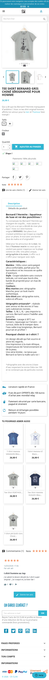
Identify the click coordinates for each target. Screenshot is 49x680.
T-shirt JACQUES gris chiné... (13, 534)
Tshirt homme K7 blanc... (35, 452)
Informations (9, 663)
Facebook (6, 631)
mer (27, 112)
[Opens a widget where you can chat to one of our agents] (39, 675)
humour (36, 112)
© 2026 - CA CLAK (10, 676)
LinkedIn (35, 631)
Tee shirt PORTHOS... (13, 492)
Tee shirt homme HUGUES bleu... (35, 493)
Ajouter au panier (28, 146)
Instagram (27, 631)
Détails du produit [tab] (17, 208)
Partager (13, 177)
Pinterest (27, 177)
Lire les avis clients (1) (13, 190)
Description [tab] (14, 203)
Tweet (20, 177)
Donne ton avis (37, 190)
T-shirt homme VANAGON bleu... (13, 452)
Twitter (13, 631)
